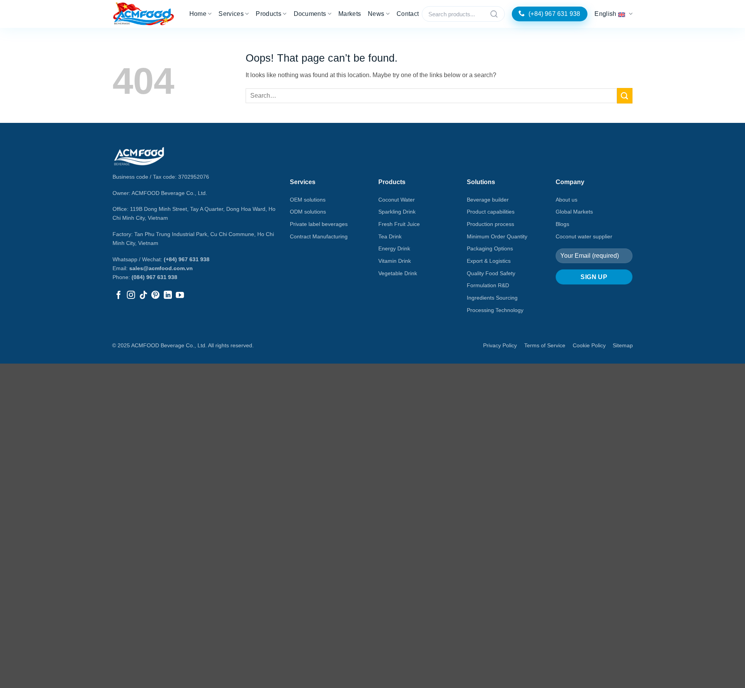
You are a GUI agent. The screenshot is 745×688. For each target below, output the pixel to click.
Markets (349, 13)
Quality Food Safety (491, 273)
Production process (490, 224)
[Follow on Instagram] (131, 295)
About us (566, 200)
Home (197, 13)
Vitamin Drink (394, 261)
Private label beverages (319, 224)
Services (231, 13)
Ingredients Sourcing (492, 298)
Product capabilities (491, 212)
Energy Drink (394, 248)
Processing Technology (495, 310)
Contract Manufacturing (319, 236)
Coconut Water (396, 200)
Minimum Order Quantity (497, 236)
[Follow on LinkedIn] (168, 295)
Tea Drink (390, 236)
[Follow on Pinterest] (155, 295)
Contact (408, 13)
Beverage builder (488, 200)
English (605, 13)
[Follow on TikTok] (143, 295)
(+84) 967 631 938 (187, 259)
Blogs (562, 224)
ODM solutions (308, 212)
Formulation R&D (488, 285)
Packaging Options (490, 248)
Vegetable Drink (397, 273)
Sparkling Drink (397, 212)
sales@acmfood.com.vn (161, 268)
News (376, 13)
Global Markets (574, 212)
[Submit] (624, 95)
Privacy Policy (500, 345)
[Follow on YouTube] (180, 295)
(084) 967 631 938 (154, 277)
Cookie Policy (589, 345)
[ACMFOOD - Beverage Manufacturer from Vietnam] (144, 14)
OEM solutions (308, 200)
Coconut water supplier (584, 236)
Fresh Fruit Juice (399, 224)
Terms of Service (544, 345)
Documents (310, 13)
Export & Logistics (489, 261)
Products (268, 13)
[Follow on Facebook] (118, 295)
